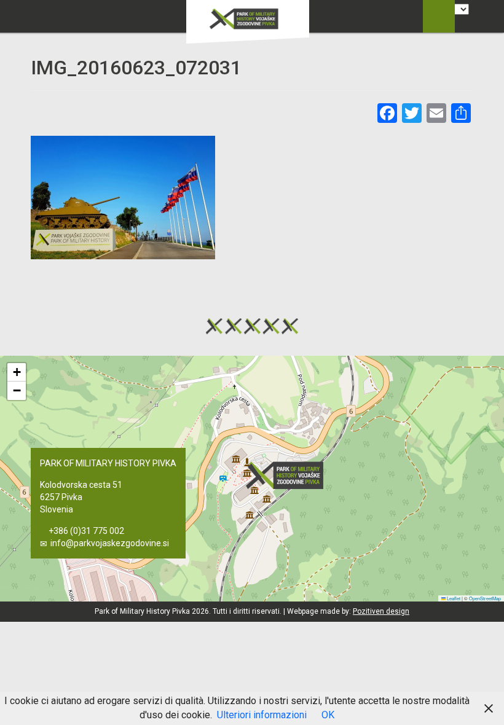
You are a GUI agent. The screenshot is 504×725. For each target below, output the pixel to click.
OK (327, 715)
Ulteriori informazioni (262, 715)
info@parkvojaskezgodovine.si (109, 543)
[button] (288, 475)
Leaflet (453, 598)
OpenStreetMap (485, 598)
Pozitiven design (381, 611)
